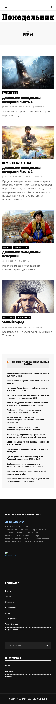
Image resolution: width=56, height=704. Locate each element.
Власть (8, 591)
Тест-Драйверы (11, 619)
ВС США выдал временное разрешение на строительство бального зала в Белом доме (26, 436)
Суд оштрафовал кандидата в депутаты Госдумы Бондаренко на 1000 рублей (25, 458)
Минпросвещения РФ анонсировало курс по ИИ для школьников (28, 443)
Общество (8, 163)
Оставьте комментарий (17, 107)
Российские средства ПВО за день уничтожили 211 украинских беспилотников (28, 480)
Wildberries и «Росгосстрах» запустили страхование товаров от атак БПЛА (24, 411)
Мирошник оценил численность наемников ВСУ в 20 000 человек (28, 374)
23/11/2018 (38, 177)
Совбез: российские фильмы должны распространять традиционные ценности (25, 465)
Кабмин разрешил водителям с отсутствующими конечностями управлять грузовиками (26, 419)
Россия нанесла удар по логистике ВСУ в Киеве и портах (28, 382)
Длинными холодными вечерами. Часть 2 (21, 170)
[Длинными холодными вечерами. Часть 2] (28, 142)
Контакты (9, 671)
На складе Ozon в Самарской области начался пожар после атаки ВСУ (27, 389)
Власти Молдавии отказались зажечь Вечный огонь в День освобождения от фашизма (27, 404)
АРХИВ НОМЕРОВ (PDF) (14, 522)
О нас (7, 666)
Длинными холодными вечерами (21, 254)
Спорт (8, 613)
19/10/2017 (39, 327)
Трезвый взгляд (11, 624)
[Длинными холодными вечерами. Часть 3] (28, 72)
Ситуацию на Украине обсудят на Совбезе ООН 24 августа (28, 450)
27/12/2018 (39, 107)
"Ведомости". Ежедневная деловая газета (30, 363)
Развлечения (10, 93)
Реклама (8, 677)
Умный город (13, 322)
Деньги (7, 247)
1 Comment (10, 261)
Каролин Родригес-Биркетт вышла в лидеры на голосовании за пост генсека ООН (28, 396)
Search (47, 645)
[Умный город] (28, 296)
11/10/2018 (25, 261)
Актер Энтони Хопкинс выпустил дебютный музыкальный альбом (26, 472)
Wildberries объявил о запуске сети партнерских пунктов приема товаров (23, 428)
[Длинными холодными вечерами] (28, 226)
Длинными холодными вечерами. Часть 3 (21, 100)
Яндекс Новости (12, 630)
